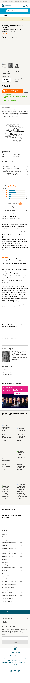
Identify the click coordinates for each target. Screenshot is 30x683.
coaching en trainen (7, 540)
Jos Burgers (5, 22)
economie (4, 545)
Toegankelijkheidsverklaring (9, 662)
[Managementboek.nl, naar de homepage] (6, 6)
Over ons (15, 664)
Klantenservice (7, 618)
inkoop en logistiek (7, 551)
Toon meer (14, 316)
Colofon (19, 658)
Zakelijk (4, 622)
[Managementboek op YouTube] (15, 671)
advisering (5, 534)
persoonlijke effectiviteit (9, 584)
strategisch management (9, 595)
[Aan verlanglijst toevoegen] (26, 91)
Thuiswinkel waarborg (15, 656)
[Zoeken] (27, 10)
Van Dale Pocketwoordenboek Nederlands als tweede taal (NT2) (7, 437)
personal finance (7, 579)
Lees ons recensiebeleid (8, 213)
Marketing (5, 15)
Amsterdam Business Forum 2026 (14, 391)
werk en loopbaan (7, 601)
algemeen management (9, 537)
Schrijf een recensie (9, 210)
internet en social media (9, 554)
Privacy (24, 658)
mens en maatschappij (8, 567)
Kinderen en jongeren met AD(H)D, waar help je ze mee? (22, 495)
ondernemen (5, 573)
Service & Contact (22, 662)
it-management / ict (8, 556)
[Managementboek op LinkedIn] (11, 671)
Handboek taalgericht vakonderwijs (5, 495)
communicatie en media (9, 542)
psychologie (5, 590)
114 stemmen (12, 34)
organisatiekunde (7, 576)
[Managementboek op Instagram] (19, 671)
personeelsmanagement (9, 581)
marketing (5, 565)
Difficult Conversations (6, 465)
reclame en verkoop (7, 592)
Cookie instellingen (17, 660)
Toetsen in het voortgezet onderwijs (21, 437)
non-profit (5, 570)
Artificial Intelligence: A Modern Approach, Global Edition (22, 466)
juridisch (4, 559)
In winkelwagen (12, 91)
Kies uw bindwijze (6, 76)
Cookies (9, 660)
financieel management (9, 548)
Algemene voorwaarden (9, 658)
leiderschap (5, 562)
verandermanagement (8, 598)
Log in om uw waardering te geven (10, 207)
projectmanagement (8, 587)
